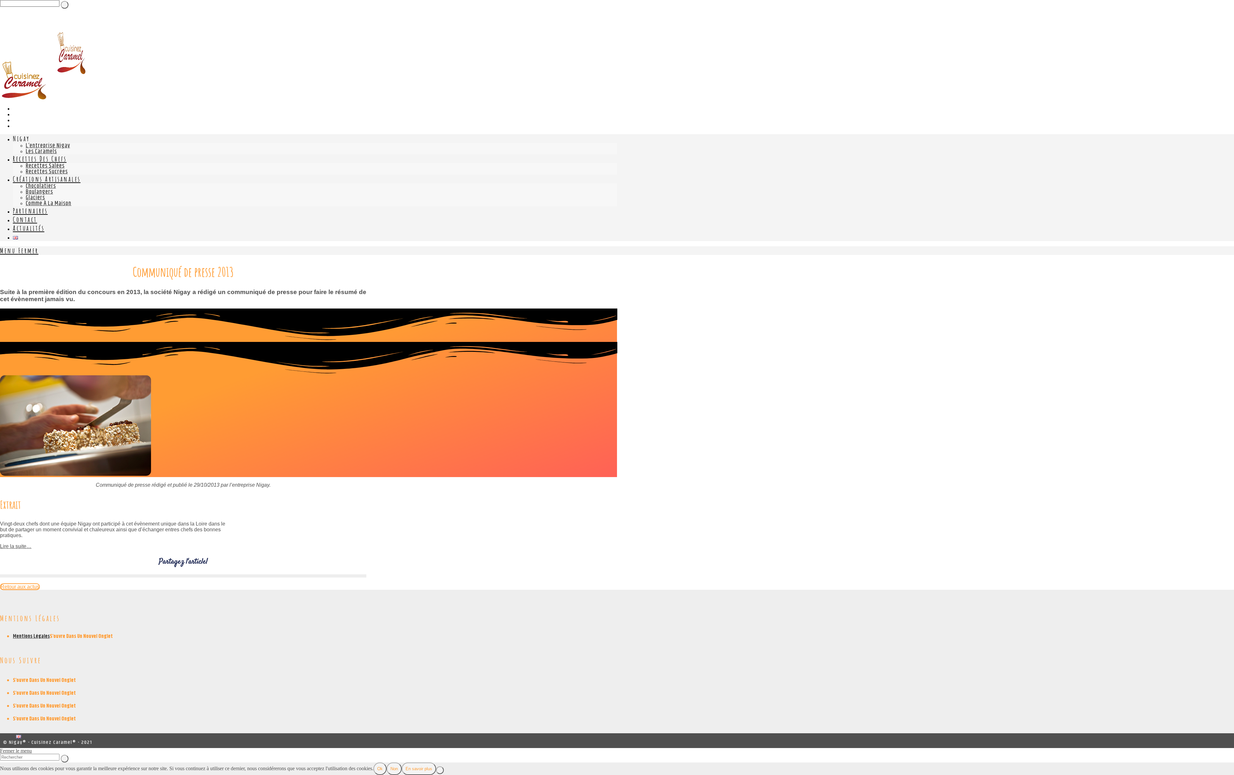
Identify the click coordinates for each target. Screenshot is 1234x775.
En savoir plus (419, 768)
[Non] (440, 770)
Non (394, 768)
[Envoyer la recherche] (64, 758)
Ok (380, 768)
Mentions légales (31, 636)
